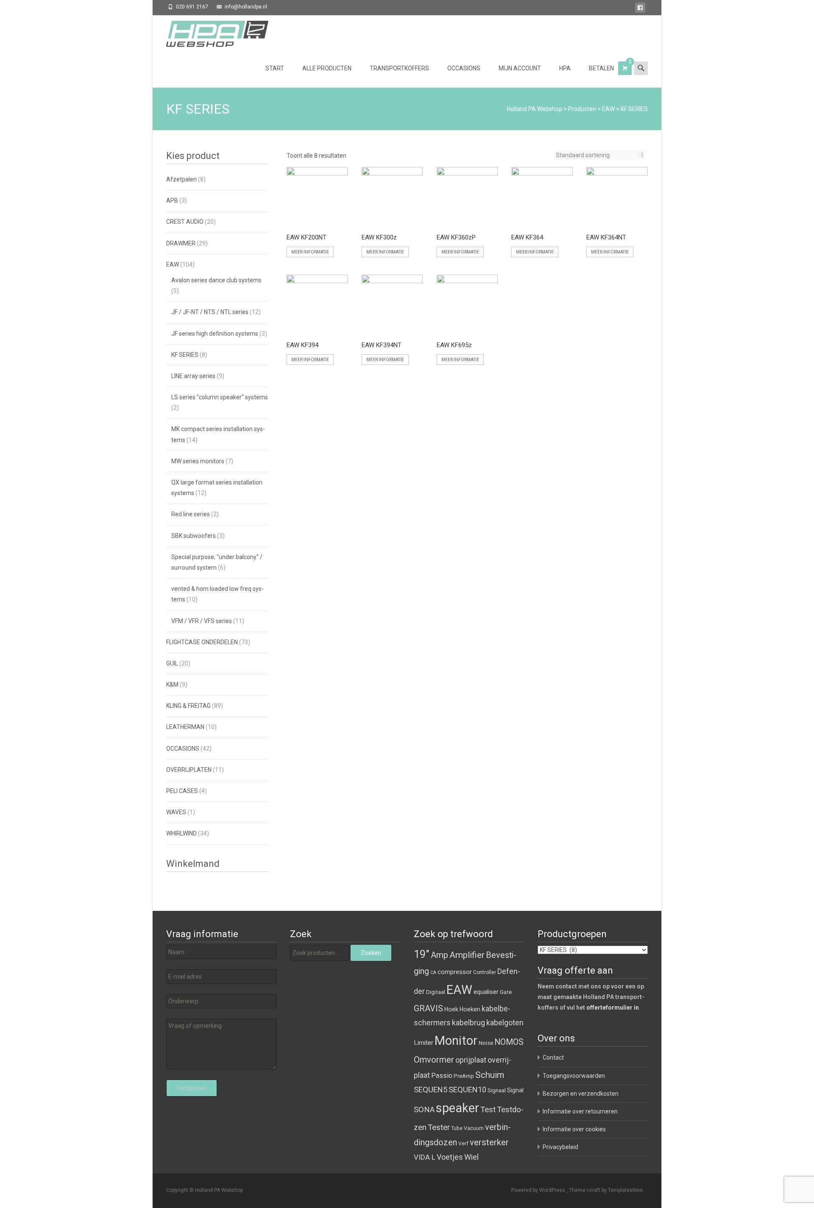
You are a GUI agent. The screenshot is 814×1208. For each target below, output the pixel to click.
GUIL (172, 663)
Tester (439, 1127)
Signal (515, 1090)
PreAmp (464, 1076)
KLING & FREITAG (188, 705)
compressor (455, 972)
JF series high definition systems (214, 333)
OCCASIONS (182, 748)
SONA (424, 1109)
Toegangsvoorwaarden (574, 1075)
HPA (565, 68)
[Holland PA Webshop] (210, 32)
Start (274, 68)
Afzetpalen (181, 179)
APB (172, 200)
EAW (608, 109)
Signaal (497, 1090)
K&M (172, 684)
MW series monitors (197, 461)
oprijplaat (470, 1059)
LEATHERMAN (185, 727)
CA (433, 972)
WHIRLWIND (181, 833)
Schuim (489, 1075)
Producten (582, 109)
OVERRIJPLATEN (189, 769)
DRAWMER (180, 243)
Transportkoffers (399, 68)
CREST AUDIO (185, 221)
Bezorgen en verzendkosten (581, 1093)
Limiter (423, 1043)
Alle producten (326, 68)
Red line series (190, 514)
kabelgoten (505, 1022)
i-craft (594, 1190)
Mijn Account (520, 68)
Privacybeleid (560, 1147)
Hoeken (470, 1009)
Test (488, 1109)
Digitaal (435, 992)
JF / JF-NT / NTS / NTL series (209, 312)
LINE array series (193, 376)
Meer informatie (310, 252)
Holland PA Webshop (534, 109)
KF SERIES (184, 354)
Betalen (601, 68)
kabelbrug (468, 1022)
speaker (457, 1108)
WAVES (176, 812)
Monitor (456, 1040)
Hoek (451, 1009)
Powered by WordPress (538, 1190)
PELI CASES (182, 791)
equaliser (486, 992)
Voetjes (450, 1156)
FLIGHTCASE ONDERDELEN (202, 642)
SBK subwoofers (193, 535)
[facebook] (640, 9)
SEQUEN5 (430, 1089)
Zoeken (371, 952)
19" (421, 954)
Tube (457, 1128)
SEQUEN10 (467, 1089)
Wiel (471, 1156)
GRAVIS (428, 1008)
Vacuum (474, 1128)
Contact (553, 1057)
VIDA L (424, 1157)
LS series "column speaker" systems (219, 397)
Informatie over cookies (574, 1129)
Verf (463, 1144)
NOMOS (509, 1042)
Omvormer (434, 1060)
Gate (506, 992)
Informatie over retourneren (580, 1111)
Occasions (463, 68)
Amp (439, 955)
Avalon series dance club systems (216, 280)
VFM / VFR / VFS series (201, 621)
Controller (484, 972)
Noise (486, 1043)
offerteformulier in (612, 1007)
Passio (441, 1076)
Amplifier (467, 954)
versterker (489, 1142)
